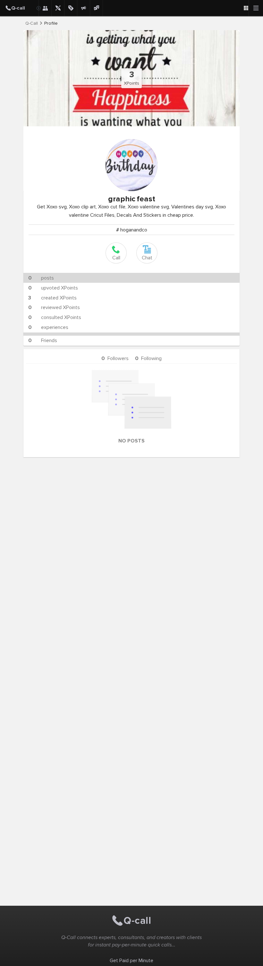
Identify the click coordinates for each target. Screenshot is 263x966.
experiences (48, 327)
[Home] (19, 8)
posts (41, 278)
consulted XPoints (54, 317)
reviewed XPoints (54, 307)
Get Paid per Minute (131, 960)
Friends (42, 340)
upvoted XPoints (53, 288)
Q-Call (31, 23)
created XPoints (52, 298)
